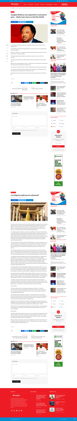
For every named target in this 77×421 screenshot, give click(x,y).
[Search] (67, 1)
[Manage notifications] (74, 419)
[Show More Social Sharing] (35, 22)
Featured (12, 78)
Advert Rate (16, 1)
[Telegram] (7, 59)
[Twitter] (7, 51)
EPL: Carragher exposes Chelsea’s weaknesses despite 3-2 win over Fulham (41, 404)
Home (25, 4)
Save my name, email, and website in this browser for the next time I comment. (25, 130)
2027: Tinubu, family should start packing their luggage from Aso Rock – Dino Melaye (16, 104)
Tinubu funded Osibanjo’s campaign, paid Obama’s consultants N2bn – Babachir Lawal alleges (61, 94)
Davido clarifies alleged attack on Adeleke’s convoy (61, 88)
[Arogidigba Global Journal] (15, 4)
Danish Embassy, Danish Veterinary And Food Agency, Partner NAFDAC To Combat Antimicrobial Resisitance (58, 75)
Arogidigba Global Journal (55, 259)
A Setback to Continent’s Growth (60, 402)
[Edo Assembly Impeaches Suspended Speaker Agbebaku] (53, 56)
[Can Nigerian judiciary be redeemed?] (29, 211)
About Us (11, 1)
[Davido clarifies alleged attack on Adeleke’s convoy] (53, 88)
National (37, 4)
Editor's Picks (13, 192)
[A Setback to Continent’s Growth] (52, 403)
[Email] (7, 56)
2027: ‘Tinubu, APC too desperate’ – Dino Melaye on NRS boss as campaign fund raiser (41, 105)
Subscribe (64, 4)
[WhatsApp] (7, 61)
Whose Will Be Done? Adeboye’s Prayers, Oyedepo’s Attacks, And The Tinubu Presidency (61, 102)
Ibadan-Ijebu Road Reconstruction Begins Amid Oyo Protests (60, 409)
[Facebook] (7, 48)
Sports (55, 4)
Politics (42, 4)
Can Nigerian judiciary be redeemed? (37, 88)
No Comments (19, 19)
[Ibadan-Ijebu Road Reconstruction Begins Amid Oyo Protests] (52, 410)
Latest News (30, 4)
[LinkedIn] (7, 53)
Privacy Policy (59, 150)
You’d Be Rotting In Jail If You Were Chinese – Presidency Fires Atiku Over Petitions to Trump (61, 110)
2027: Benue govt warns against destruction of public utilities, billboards (41, 411)
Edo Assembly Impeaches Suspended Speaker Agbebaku (61, 56)
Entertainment (49, 4)
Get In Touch (21, 1)
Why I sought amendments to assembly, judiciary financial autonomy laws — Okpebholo (29, 97)
